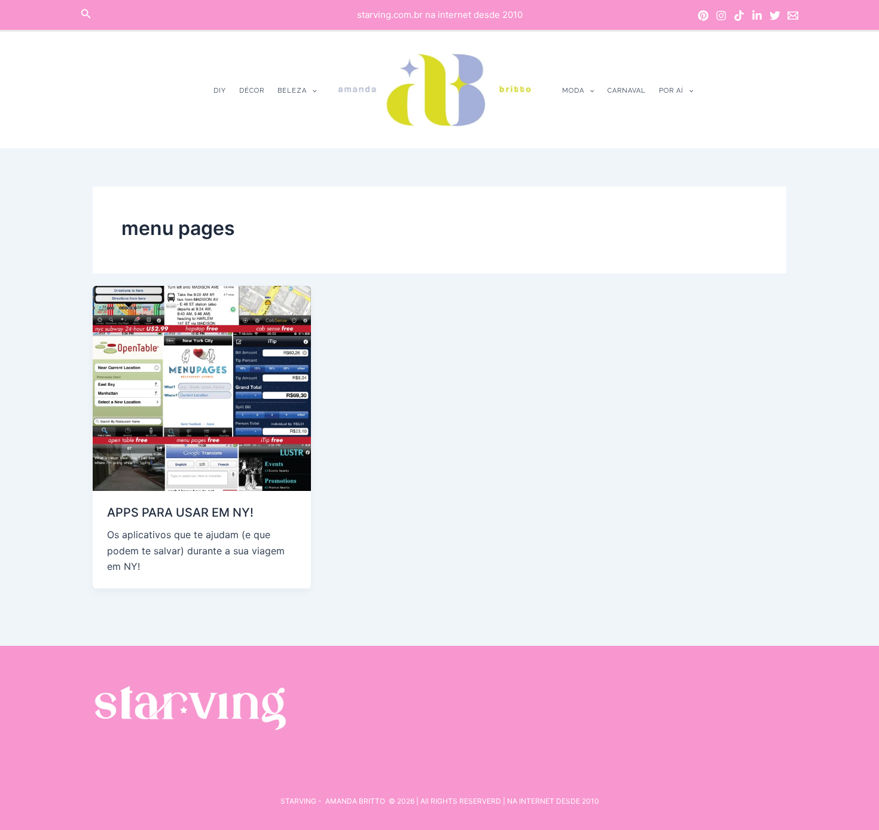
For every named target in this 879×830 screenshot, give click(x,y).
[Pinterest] (703, 15)
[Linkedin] (757, 15)
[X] (775, 15)
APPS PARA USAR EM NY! (180, 512)
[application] (312, 90)
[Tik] (739, 15)
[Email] (793, 15)
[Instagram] (721, 15)
